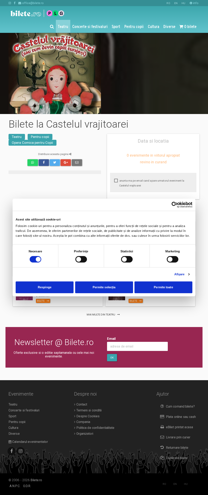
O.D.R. (27, 486)
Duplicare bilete (177, 458)
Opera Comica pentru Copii (32, 143)
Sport (12, 416)
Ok (112, 357)
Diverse (14, 434)
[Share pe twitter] (55, 162)
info (195, 3)
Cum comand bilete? (180, 406)
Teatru (17, 137)
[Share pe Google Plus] (66, 162)
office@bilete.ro (32, 3)
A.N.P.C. (15, 486)
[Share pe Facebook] (44, 162)
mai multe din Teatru (101, 314)
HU (183, 3)
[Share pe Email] (77, 162)
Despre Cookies (87, 416)
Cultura (13, 428)
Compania (82, 422)
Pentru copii (40, 137)
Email (111, 339)
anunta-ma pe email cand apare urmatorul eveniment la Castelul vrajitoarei (151, 183)
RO (168, 3)
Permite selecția (104, 287)
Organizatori (84, 434)
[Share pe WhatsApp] (32, 162)
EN (176, 3)
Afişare (179, 274)
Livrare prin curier (178, 437)
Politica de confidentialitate (94, 428)
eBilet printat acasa (179, 427)
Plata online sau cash (181, 417)
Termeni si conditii (88, 410)
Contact (81, 404)
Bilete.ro (36, 480)
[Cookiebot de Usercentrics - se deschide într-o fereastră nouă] (174, 205)
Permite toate (163, 287)
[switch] (81, 259)
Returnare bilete (177, 448)
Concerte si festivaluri (24, 410)
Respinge (44, 287)
